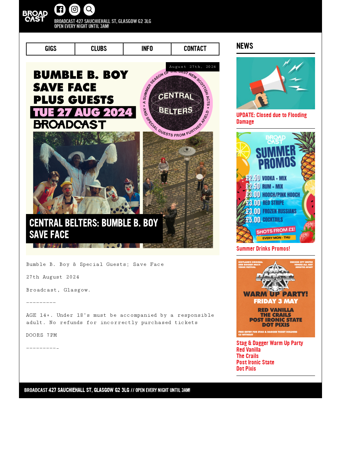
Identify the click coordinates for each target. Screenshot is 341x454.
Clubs (99, 49)
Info (147, 49)
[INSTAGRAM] (74, 10)
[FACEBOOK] (60, 10)
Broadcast (35, 16)
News (244, 46)
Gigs (51, 49)
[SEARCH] (89, 10)
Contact (195, 49)
